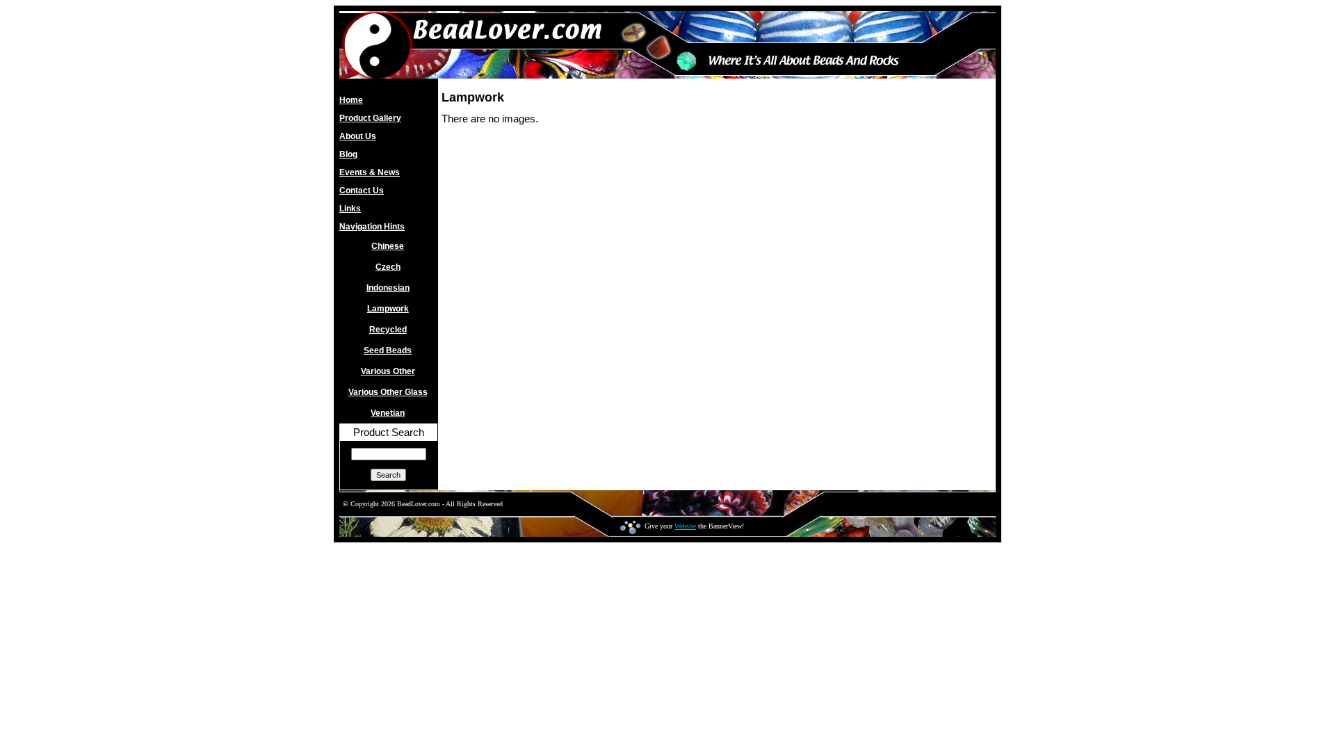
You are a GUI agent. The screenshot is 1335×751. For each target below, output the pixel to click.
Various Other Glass (388, 392)
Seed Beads (388, 350)
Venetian (388, 413)
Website (685, 526)
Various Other (388, 371)
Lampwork (388, 309)
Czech (387, 267)
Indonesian (388, 288)
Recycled (388, 329)
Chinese (387, 246)
